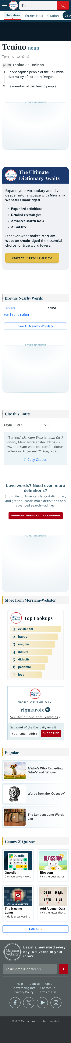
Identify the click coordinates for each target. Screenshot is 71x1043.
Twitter (28, 1002)
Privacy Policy (24, 992)
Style (8, 425)
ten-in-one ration (16, 314)
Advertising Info (25, 988)
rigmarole (33, 710)
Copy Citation (37, 459)
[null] (47, 709)
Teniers (9, 308)
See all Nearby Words (34, 326)
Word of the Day (35, 702)
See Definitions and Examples (34, 717)
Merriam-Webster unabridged (35, 515)
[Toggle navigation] (4, 5)
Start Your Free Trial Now (32, 258)
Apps (49, 983)
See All (34, 929)
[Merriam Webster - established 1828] (13, 5)
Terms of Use (47, 992)
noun (33, 48)
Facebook (15, 1002)
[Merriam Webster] (35, 693)
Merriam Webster (12, 951)
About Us (34, 983)
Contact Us (48, 988)
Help (20, 983)
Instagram (56, 1002)
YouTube (42, 1002)
